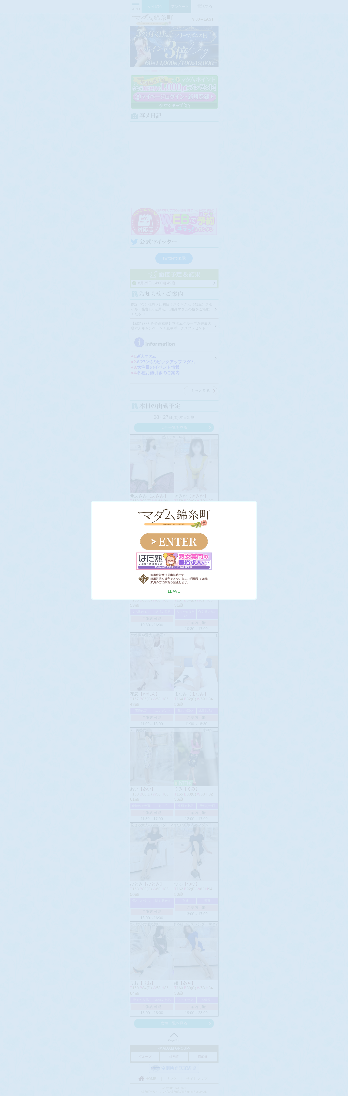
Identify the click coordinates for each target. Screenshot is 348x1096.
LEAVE (174, 591)
